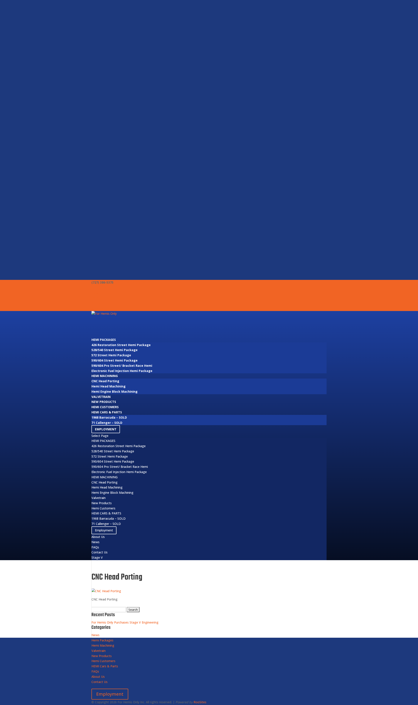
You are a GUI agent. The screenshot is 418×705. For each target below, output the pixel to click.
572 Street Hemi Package (111, 355)
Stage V (97, 308)
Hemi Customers (105, 407)
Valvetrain (101, 397)
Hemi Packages (103, 340)
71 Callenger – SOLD (106, 423)
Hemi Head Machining (108, 386)
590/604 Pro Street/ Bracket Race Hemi (121, 365)
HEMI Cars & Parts (106, 412)
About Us (98, 288)
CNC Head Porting (105, 381)
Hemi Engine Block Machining (114, 391)
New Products (103, 402)
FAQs (95, 298)
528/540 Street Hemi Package (114, 350)
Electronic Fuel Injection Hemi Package (121, 371)
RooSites (200, 702)
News (95, 293)
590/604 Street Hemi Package (114, 360)
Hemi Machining (104, 376)
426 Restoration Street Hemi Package (121, 345)
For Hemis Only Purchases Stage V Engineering (124, 622)
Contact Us (100, 303)
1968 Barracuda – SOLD (109, 417)
